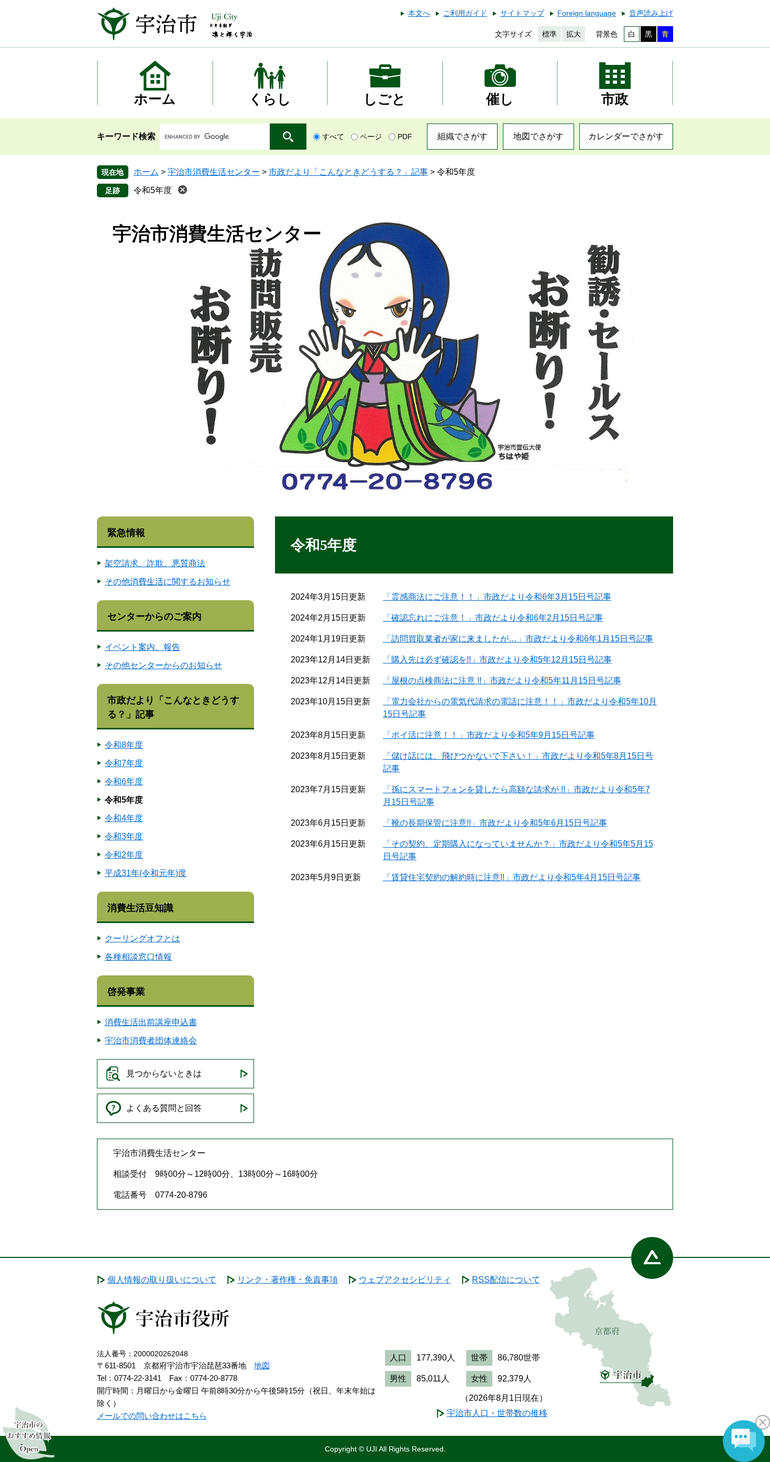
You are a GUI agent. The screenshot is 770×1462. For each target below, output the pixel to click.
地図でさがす (538, 136)
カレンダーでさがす (626, 136)
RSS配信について (506, 1279)
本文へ (419, 13)
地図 (262, 1365)
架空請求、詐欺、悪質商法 (155, 563)
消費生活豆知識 (140, 908)
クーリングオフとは (142, 938)
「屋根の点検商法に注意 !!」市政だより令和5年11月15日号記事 (502, 680)
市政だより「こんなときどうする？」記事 (348, 171)
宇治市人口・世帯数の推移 (497, 1413)
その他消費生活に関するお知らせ (167, 581)
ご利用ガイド (465, 13)
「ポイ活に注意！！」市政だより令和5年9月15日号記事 (489, 734)
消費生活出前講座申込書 (151, 1022)
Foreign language (586, 13)
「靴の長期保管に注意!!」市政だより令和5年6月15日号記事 (495, 822)
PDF (405, 136)
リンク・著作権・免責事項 (287, 1279)
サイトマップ (522, 13)
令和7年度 (124, 763)
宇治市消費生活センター (214, 171)
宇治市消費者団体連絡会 (151, 1040)
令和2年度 (124, 854)
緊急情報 (126, 532)
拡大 (573, 34)
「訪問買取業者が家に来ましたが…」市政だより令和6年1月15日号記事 (518, 638)
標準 (549, 34)
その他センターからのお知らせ (163, 665)
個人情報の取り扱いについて (161, 1279)
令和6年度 (124, 781)
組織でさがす (462, 136)
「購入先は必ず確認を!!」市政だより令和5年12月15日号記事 (497, 659)
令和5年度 (153, 190)
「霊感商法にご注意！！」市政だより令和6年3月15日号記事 (497, 596)
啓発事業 (126, 991)
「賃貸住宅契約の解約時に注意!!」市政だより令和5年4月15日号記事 (512, 877)
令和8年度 (124, 744)
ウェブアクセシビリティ (405, 1279)
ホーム (146, 171)
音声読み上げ (651, 13)
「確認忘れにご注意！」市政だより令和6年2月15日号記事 (493, 617)
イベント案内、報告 (142, 647)
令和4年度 (124, 818)
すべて (333, 136)
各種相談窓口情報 (138, 956)
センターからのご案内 (154, 616)
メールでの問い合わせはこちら (152, 1415)
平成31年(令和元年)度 (145, 873)
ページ (371, 136)
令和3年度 (124, 836)
